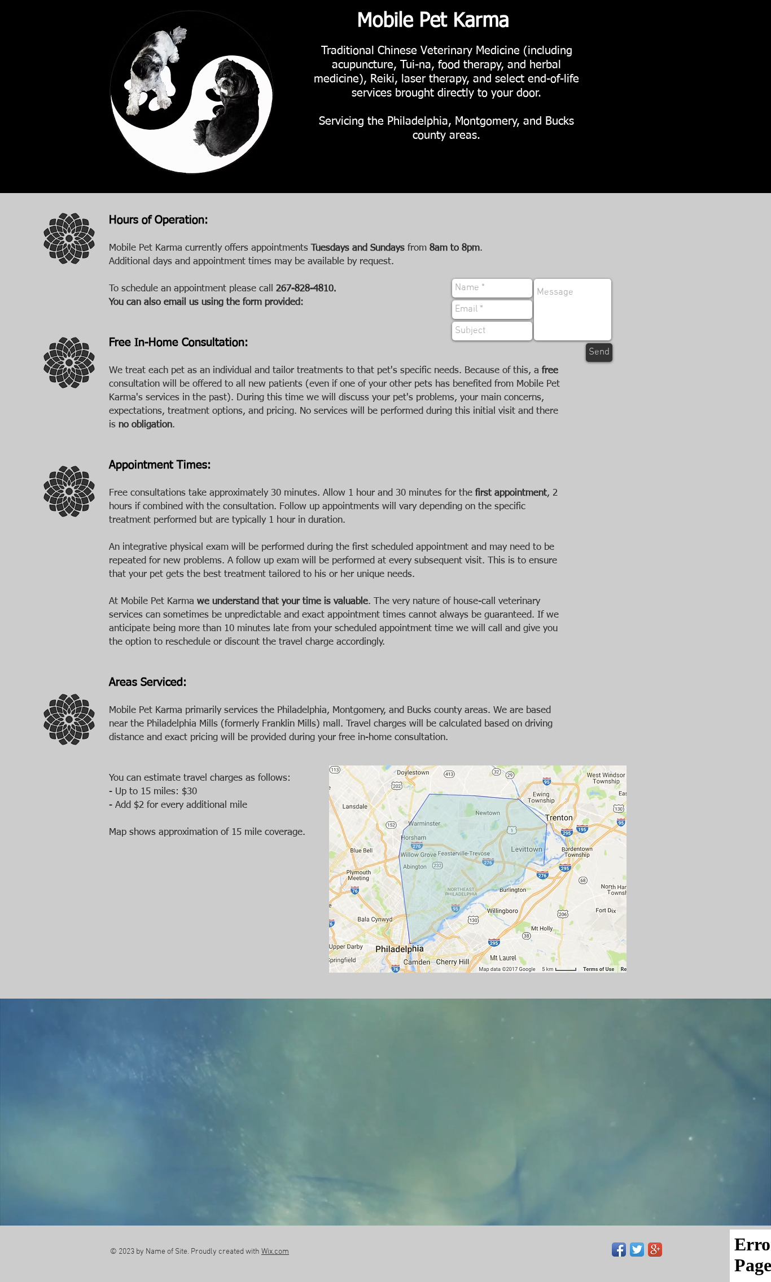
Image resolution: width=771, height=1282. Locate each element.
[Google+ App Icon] (655, 1249)
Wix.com (275, 1252)
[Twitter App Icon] (637, 1249)
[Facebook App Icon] (619, 1249)
